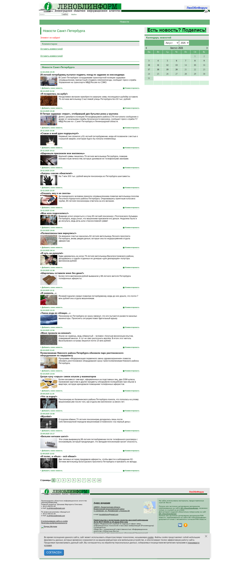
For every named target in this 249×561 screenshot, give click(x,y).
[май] (207, 48)
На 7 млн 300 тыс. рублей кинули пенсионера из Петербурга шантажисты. (94, 176)
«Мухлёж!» (46, 416)
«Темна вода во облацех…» (55, 313)
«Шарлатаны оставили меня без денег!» (62, 273)
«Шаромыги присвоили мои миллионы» (62, 153)
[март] (146, 48)
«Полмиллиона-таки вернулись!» (58, 233)
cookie (151, 537)
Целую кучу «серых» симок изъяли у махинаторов (68, 376)
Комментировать (132, 88)
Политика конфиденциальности (54, 523)
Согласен (53, 552)
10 (99, 480)
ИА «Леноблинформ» (189, 508)
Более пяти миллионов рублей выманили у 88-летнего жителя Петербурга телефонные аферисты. (95, 277)
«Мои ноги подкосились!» (54, 213)
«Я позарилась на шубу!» (54, 94)
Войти (74, 14)
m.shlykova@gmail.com (56, 508)
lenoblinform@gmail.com (108, 514)
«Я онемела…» (48, 293)
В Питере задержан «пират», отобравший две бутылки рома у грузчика (79, 114)
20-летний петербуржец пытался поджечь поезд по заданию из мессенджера (82, 74)
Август (174, 48)
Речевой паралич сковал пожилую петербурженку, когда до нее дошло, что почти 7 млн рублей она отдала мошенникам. (98, 297)
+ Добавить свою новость (51, 88)
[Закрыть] (206, 536)
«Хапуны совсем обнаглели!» (56, 173)
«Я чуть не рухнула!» (51, 253)
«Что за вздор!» (48, 396)
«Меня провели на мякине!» (55, 333)
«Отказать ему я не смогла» (55, 193)
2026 (180, 48)
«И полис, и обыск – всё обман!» (58, 456)
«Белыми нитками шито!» (54, 436)
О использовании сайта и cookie (54, 521)
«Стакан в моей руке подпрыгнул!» (59, 133)
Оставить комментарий (51, 49)
